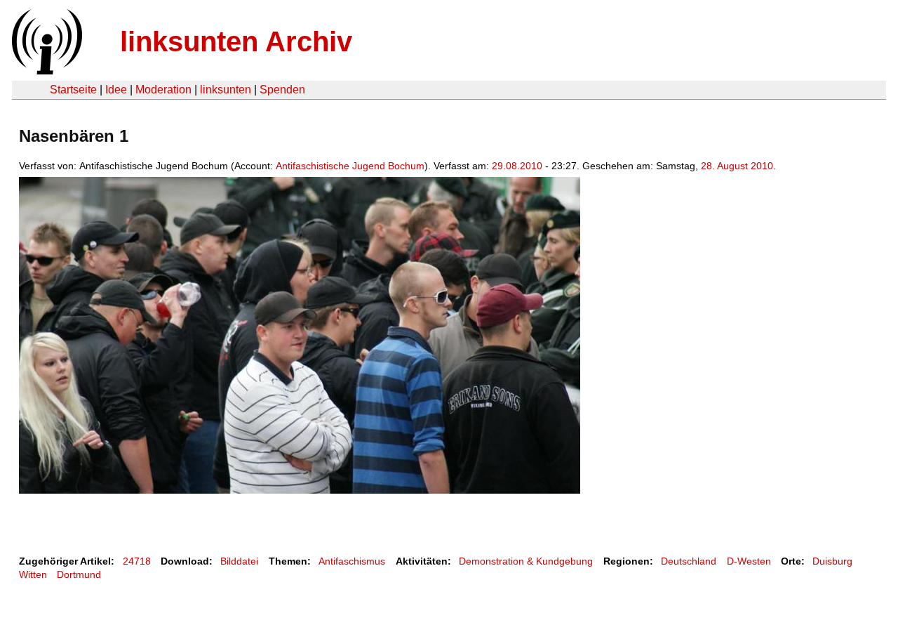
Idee (116, 90)
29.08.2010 (517, 165)
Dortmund (79, 574)
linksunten (225, 90)
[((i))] (46, 71)
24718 (137, 561)
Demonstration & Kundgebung (526, 561)
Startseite (73, 90)
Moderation (163, 90)
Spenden (282, 90)
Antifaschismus (352, 561)
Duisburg (832, 561)
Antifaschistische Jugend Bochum (350, 165)
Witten (33, 574)
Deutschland (688, 561)
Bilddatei (239, 561)
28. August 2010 (737, 165)
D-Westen (749, 561)
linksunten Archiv (236, 41)
